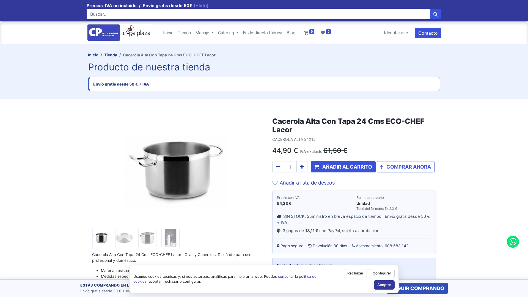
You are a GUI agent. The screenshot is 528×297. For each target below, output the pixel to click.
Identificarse (396, 32)
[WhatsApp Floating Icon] (513, 242)
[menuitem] (168, 33)
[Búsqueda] (435, 14)
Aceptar (384, 284)
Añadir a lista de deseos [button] (307, 183)
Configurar (382, 273)
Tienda (110, 55)
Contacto (428, 33)
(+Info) (201, 5)
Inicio (93, 55)
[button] (104, 171)
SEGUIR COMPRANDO (417, 288)
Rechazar (355, 273)
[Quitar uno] (277, 166)
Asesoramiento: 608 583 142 (382, 245)
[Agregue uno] (301, 166)
